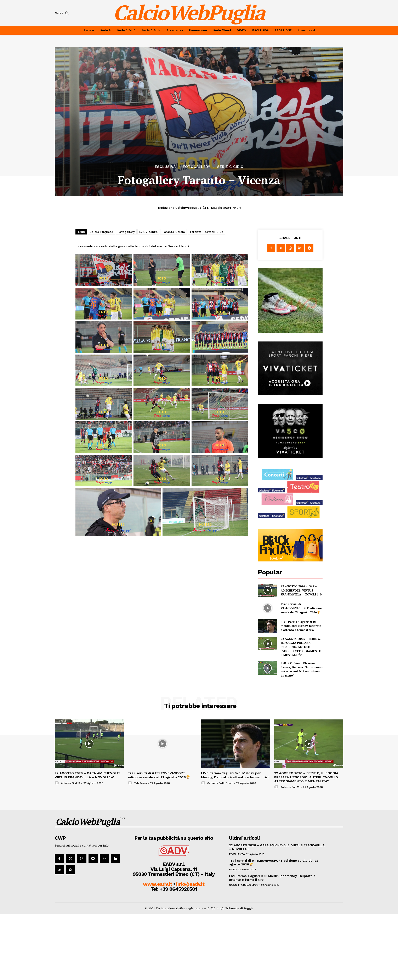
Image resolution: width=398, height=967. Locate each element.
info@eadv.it (190, 884)
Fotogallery (196, 167)
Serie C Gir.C (230, 167)
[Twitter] (281, 248)
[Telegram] (309, 248)
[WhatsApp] (290, 248)
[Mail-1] (59, 869)
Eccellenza (237, 854)
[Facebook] (271, 248)
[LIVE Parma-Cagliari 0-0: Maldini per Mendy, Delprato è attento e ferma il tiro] (267, 625)
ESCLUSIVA (165, 167)
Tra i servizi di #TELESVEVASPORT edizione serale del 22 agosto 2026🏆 (301, 608)
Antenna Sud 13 (70, 783)
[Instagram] (81, 858)
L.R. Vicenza (148, 231)
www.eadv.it (157, 884)
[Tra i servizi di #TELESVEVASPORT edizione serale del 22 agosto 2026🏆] (267, 608)
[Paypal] (70, 869)
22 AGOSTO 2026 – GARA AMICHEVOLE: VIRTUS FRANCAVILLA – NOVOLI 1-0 (301, 590)
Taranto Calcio (173, 231)
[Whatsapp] (104, 858)
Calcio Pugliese (101, 231)
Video (233, 869)
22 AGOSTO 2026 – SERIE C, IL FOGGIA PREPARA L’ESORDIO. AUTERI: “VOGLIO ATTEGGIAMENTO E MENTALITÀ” (301, 647)
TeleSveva (140, 783)
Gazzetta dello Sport (220, 783)
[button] (62, 13)
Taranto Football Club (206, 231)
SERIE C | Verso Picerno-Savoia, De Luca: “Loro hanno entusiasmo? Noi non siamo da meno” (302, 669)
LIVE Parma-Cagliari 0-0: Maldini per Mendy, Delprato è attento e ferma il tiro (301, 626)
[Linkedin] (300, 248)
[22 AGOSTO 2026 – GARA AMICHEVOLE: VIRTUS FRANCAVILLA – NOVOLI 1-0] (267, 590)
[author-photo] (57, 783)
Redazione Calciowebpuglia (179, 208)
